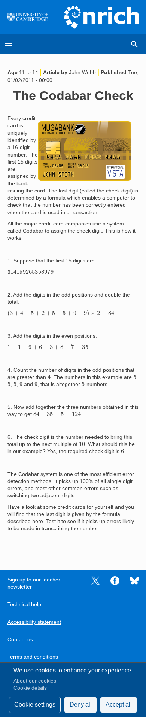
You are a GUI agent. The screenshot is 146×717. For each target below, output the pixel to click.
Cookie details (30, 688)
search (134, 44)
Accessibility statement (34, 622)
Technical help (24, 604)
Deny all (81, 704)
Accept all (119, 704)
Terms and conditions (32, 657)
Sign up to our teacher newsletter (33, 583)
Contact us (20, 639)
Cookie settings (34, 704)
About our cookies (34, 681)
